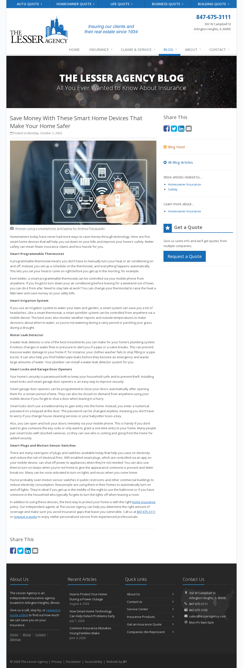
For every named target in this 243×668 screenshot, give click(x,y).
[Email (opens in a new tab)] (35, 550)
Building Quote (212, 4)
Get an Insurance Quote (144, 624)
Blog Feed (176, 146)
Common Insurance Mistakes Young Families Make (90, 633)
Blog (170, 49)
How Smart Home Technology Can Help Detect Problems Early (92, 616)
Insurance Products (141, 617)
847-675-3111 (146, 512)
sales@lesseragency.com (207, 616)
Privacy (56, 661)
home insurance (143, 502)
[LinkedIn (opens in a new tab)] (28, 550)
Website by (116, 661)
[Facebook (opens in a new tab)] (13, 550)
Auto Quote (28, 4)
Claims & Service (138, 49)
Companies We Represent (146, 632)
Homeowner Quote (74, 4)
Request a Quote (185, 256)
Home (74, 49)
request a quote (25, 517)
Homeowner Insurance (184, 184)
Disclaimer (73, 661)
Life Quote (121, 4)
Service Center (137, 609)
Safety (173, 189)
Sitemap (15, 639)
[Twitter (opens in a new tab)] (20, 550)
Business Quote (166, 4)
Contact (219, 49)
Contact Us (134, 602)
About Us (133, 594)
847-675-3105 (198, 610)
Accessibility (93, 661)
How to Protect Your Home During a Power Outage (88, 599)
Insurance (101, 49)
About (193, 49)
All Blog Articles (180, 162)
